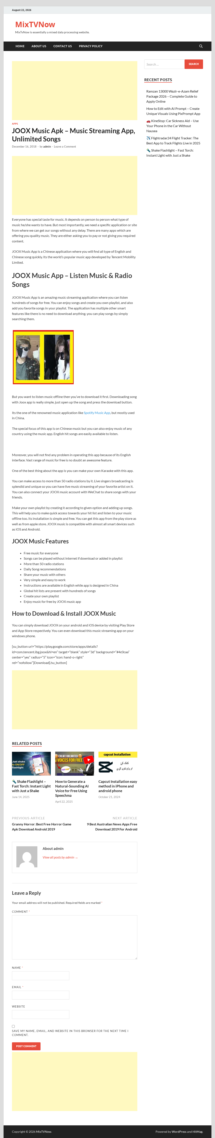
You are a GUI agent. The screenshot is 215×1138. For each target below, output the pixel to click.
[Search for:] (173, 64)
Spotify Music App (97, 413)
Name (17, 967)
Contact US (62, 46)
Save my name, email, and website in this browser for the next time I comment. (70, 1033)
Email (18, 987)
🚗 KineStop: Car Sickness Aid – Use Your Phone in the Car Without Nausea (172, 126)
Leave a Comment (65, 146)
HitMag (197, 1131)
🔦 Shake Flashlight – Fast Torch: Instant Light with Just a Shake (31, 786)
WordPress (179, 1131)
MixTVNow (35, 24)
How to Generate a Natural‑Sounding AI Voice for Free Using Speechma (72, 788)
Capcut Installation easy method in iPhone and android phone (117, 786)
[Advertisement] (74, 90)
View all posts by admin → (60, 857)
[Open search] (201, 46)
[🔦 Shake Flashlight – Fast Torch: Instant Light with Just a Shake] (31, 765)
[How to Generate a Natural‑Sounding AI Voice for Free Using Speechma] (74, 765)
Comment (21, 911)
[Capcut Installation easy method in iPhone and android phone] (117, 765)
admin (47, 146)
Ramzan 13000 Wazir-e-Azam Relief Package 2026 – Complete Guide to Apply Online (172, 96)
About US (38, 46)
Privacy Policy (90, 46)
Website (18, 1006)
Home (20, 46)
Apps (15, 123)
